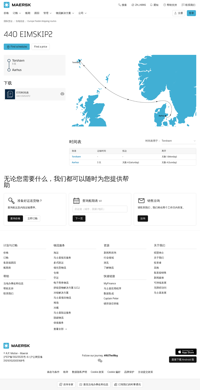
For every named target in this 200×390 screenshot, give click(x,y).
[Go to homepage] (17, 5)
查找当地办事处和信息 (95, 384)
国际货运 (8, 21)
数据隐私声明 (79, 371)
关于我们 (159, 257)
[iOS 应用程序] (186, 352)
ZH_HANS (140, 4)
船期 (27, 13)
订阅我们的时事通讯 (129, 384)
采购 (156, 267)
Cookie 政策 (97, 371)
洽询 (142, 218)
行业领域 (109, 257)
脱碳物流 (59, 317)
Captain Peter (111, 298)
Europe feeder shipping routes (42, 21)
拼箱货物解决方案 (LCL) (67, 287)
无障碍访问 (160, 287)
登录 (191, 13)
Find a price (40, 46)
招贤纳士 (159, 252)
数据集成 (109, 293)
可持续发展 (160, 282)
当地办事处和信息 (13, 283)
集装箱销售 (160, 272)
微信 (100, 361)
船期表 (7, 267)
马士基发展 (160, 292)
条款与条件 (53, 371)
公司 (80, 13)
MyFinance (110, 283)
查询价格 (15, 218)
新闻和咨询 (110, 252)
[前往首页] (16, 347)
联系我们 (190, 4)
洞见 (106, 262)
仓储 (56, 272)
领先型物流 (60, 267)
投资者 (157, 262)
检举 (65, 371)
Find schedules (19, 46)
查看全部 (59, 328)
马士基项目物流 (62, 297)
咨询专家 (68, 384)
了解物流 (109, 267)
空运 (56, 277)
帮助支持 (172, 4)
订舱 (15, 13)
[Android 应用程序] (183, 359)
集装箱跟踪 (9, 262)
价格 (6, 13)
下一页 (79, 218)
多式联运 (59, 262)
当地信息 (20, 21)
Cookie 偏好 (114, 371)
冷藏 (56, 307)
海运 (56, 252)
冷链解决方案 (61, 292)
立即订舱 (33, 218)
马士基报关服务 (62, 257)
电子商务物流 (61, 282)
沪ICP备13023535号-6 (15, 356)
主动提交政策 (145, 371)
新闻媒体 (159, 277)
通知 (154, 4)
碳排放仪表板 (111, 303)
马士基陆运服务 (62, 312)
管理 (45, 13)
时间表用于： (152, 140)
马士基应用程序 (112, 288)
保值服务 (59, 322)
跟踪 (36, 13)
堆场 (56, 302)
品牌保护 (129, 371)
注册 (180, 13)
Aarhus (17, 70)
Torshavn (18, 60)
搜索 (124, 4)
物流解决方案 (63, 13)
